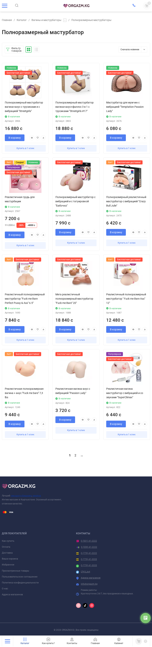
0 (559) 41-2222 (89, 547)
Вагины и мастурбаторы (46, 20)
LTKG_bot (85, 571)
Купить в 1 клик (25, 148)
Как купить (8, 540)
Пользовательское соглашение (19, 576)
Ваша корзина (10, 558)
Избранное (8, 564)
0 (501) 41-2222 (89, 541)
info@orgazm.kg (89, 584)
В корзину (15, 137)
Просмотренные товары (15, 570)
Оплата (6, 546)
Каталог (22, 20)
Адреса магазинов (12, 594)
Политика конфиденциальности (20, 582)
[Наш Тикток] (85, 605)
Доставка (7, 552)
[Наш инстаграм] (78, 605)
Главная (7, 20)
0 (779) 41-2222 (89, 553)
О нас (5, 588)
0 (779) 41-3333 (89, 559)
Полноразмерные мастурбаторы (91, 20)
